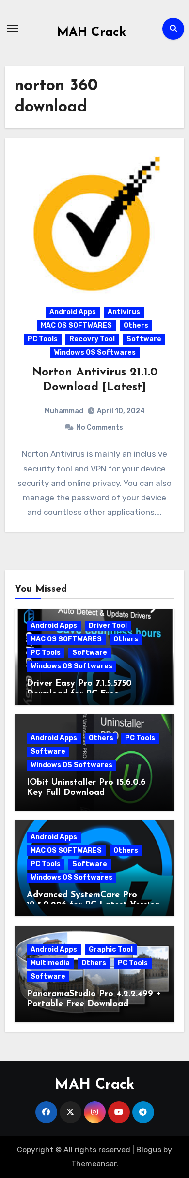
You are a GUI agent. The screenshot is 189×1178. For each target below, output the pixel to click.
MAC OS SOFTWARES (76, 325)
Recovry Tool (92, 339)
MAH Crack (91, 32)
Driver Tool (108, 626)
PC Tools (43, 339)
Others (136, 325)
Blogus (148, 1149)
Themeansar (93, 1163)
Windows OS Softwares (95, 352)
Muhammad (64, 411)
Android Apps (72, 312)
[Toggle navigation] (12, 28)
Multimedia (50, 963)
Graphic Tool (111, 949)
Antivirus (124, 312)
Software (143, 339)
